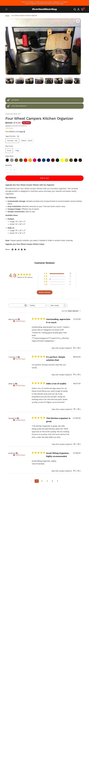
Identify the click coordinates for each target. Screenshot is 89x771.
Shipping (8, 126)
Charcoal (12, 160)
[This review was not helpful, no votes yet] (78, 348)
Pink (34, 160)
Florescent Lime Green (66, 160)
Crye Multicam (71, 160)
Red (25, 160)
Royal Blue (43, 160)
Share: (7, 249)
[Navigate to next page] (57, 481)
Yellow (62, 160)
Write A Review (44, 292)
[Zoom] (78, 21)
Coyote (16, 160)
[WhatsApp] (21, 249)
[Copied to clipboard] (24, 249)
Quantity (8, 165)
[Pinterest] (18, 249)
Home (7, 15)
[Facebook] (12, 249)
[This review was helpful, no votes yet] (74, 348)
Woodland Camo (80, 160)
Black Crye (75, 160)
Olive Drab (21, 160)
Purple (39, 160)
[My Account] (78, 9)
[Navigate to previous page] (31, 481)
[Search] (75, 9)
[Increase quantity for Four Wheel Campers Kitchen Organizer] (14, 170)
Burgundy (53, 160)
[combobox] (38, 305)
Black (7, 160)
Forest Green (57, 160)
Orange (30, 160)
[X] (15, 249)
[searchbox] (16, 305)
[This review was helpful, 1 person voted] (74, 409)
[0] (82, 9)
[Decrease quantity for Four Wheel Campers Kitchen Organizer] (7, 170)
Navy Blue (48, 160)
